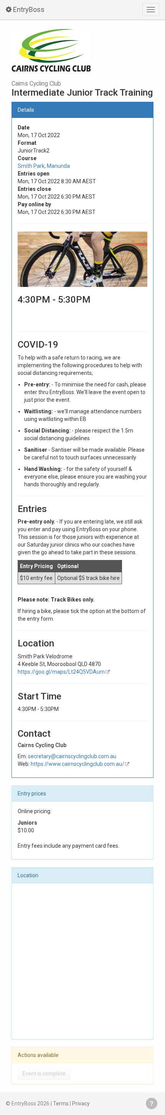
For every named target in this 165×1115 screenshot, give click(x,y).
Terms (61, 1103)
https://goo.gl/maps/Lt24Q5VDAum (61, 672)
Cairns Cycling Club (36, 83)
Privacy (81, 1103)
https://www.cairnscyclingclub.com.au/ (77, 764)
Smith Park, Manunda (44, 166)
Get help (151, 1103)
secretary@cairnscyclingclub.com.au (72, 756)
